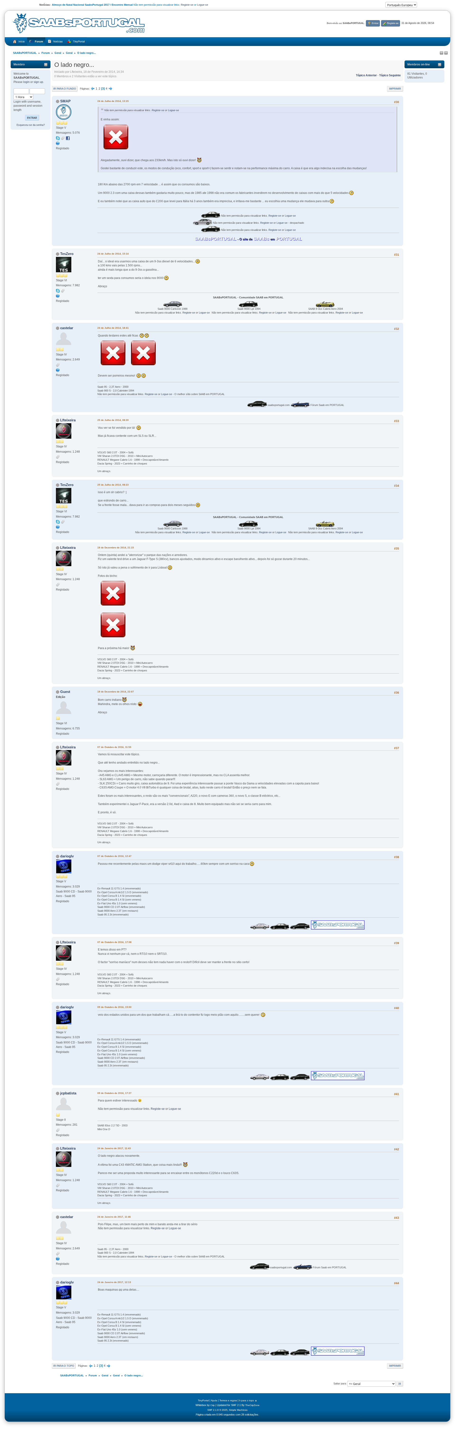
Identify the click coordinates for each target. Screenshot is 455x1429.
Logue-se (202, 4)
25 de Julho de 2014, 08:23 (113, 484)
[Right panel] (446, 53)
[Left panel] (441, 53)
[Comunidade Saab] (58, 295)
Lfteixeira (68, 420)
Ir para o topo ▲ (248, 1400)
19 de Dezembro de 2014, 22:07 (115, 691)
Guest (65, 692)
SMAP (65, 101)
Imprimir (395, 88)
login (26, 82)
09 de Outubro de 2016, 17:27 (114, 1093)
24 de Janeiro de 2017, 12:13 (114, 1282)
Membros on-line (418, 64)
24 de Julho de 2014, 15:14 (113, 253)
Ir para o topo (63, 1365)
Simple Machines (238, 1410)
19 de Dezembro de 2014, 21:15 (115, 547)
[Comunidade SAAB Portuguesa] (58, 143)
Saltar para (339, 1383)
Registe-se (187, 4)
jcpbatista (68, 1093)
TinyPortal (203, 1400)
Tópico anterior (366, 75)
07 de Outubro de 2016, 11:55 (114, 747)
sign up (38, 82)
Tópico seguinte (390, 75)
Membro (19, 64)
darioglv (67, 856)
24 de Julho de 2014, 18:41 (113, 328)
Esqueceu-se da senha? (31, 124)
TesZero (66, 254)
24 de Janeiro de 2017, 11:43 (114, 1148)
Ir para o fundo (64, 88)
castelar (66, 328)
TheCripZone (252, 1405)
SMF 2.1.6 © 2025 (217, 1410)
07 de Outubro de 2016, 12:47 (114, 856)
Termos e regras (228, 1400)
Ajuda (214, 1400)
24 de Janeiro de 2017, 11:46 (114, 1216)
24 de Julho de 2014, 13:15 (113, 101)
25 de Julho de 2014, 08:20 (113, 420)
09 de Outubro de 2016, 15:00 (114, 1007)
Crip (212, 1405)
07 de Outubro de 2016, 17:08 (114, 942)
